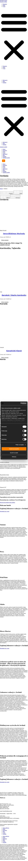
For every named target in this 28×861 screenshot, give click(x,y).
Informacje (5, 80)
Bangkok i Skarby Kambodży (14, 295)
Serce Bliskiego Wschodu (14, 234)
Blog (4, 81)
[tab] (6, 192)
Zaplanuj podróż (6, 157)
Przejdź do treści (3, 0)
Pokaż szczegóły (20, 444)
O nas (4, 6)
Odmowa (14, 456)
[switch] (24, 431)
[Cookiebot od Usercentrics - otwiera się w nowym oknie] (20, 403)
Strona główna (6, 827)
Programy (5, 4)
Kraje (4, 5)
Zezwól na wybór (14, 452)
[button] (14, 36)
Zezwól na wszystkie (14, 448)
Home (4, 149)
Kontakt (4, 82)
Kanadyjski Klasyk (14, 351)
